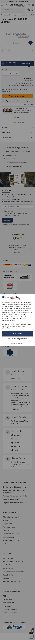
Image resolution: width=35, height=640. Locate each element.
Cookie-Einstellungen (8, 326)
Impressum (21, 343)
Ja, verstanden (17, 333)
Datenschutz (14, 343)
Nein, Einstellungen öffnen (17, 339)
